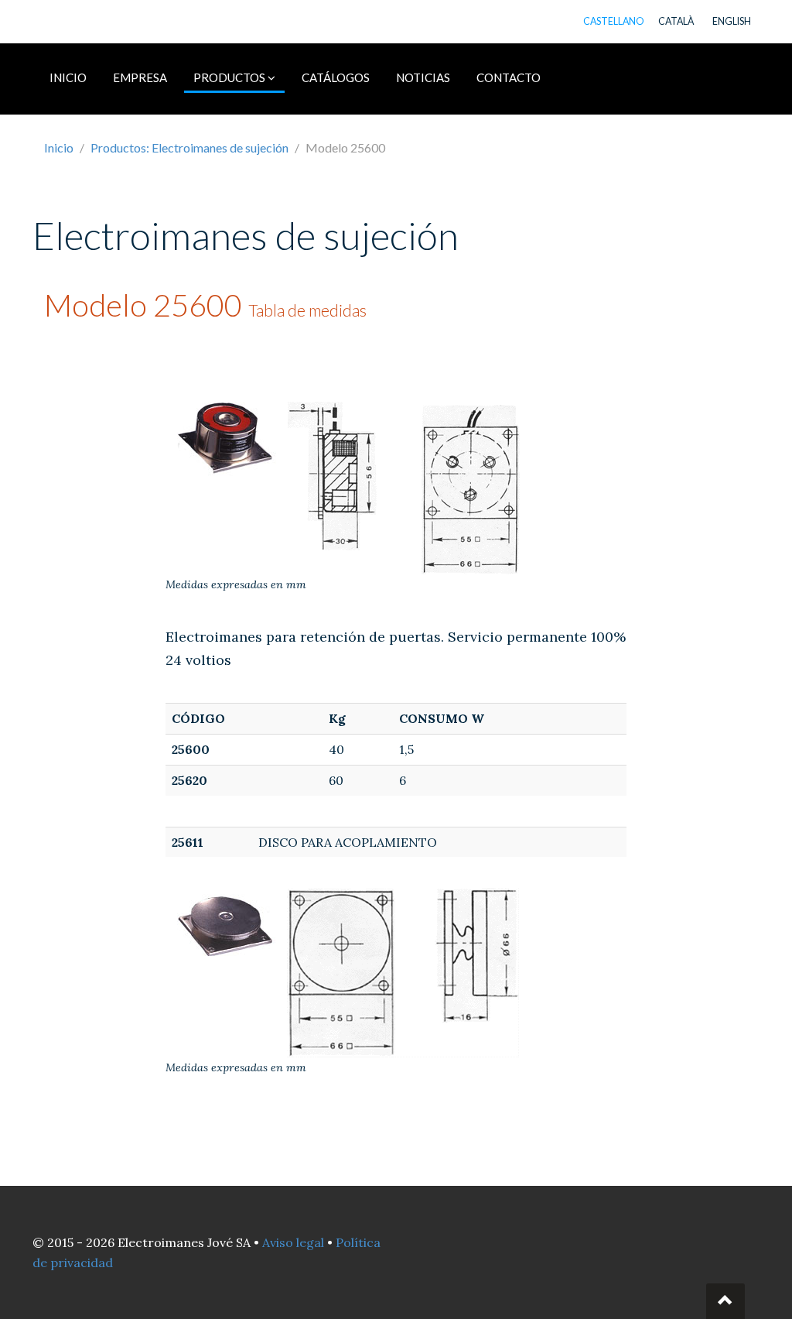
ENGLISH (731, 21)
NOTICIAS (423, 77)
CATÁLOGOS (336, 77)
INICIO (68, 77)
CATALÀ (676, 21)
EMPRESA (140, 77)
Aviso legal (293, 1242)
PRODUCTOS (230, 77)
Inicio (58, 147)
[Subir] (725, 1301)
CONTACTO (508, 77)
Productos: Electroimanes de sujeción (189, 147)
